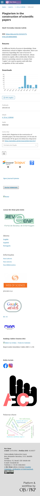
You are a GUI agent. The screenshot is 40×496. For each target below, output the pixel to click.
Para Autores (7, 262)
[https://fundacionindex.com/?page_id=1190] (16, 343)
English (5, 239)
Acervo (10, 7)
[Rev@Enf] (19, 227)
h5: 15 (5, 317)
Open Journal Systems (11, 178)
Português (6, 246)
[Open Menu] (2, 2)
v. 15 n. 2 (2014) (20, 7)
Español (6, 243)
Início (4, 7)
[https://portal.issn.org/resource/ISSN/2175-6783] (6, 197)
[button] (4, 153)
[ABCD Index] (20, 406)
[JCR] (15, 287)
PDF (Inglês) (9, 97)
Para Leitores (7, 259)
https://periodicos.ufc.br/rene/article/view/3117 (20, 141)
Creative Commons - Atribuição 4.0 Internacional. (18, 468)
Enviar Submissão (11, 187)
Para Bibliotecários (9, 265)
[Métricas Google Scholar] (12, 313)
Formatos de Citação (10, 145)
